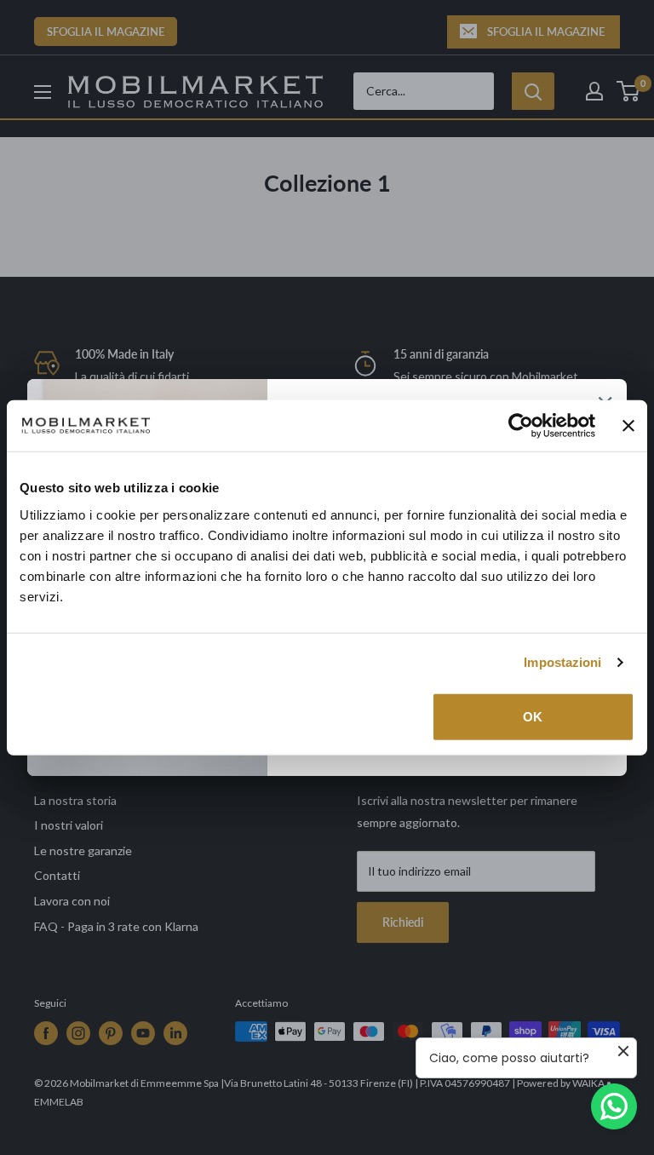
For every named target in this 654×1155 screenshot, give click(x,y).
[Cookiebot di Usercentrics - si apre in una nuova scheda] (520, 426)
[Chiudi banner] (628, 426)
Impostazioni (562, 662)
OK (532, 716)
